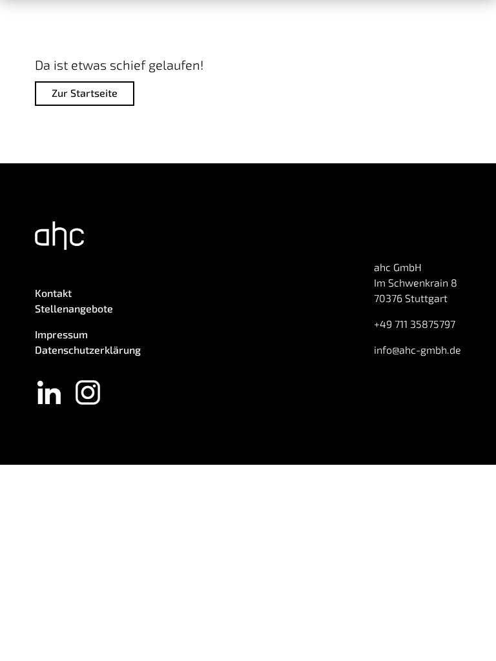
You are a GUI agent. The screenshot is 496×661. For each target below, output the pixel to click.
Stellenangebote (74, 308)
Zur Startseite (85, 92)
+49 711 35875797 (414, 324)
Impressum (61, 334)
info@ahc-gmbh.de (417, 349)
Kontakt (53, 293)
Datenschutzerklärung (88, 349)
